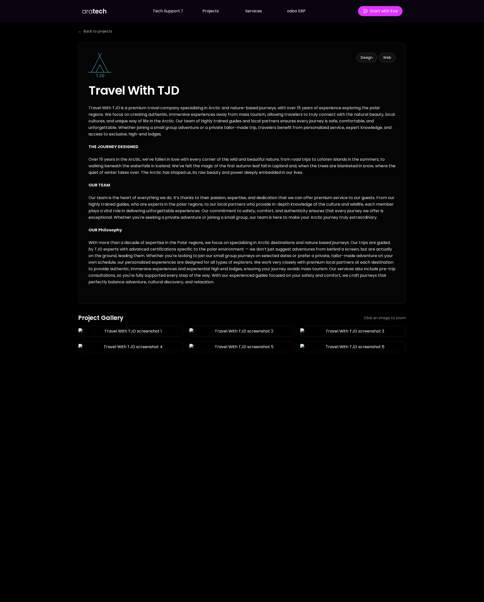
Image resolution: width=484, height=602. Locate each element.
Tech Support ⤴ (168, 11)
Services (253, 11)
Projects (210, 11)
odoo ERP (296, 11)
